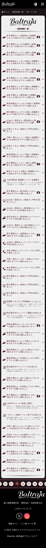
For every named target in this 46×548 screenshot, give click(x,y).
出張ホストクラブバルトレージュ (26, 530)
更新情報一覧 (18, 12)
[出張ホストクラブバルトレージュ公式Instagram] (27, 516)
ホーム (6, 12)
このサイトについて (23, 509)
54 (11, 484)
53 (5, 484)
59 (41, 484)
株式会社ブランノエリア (27, 536)
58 (35, 484)
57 (29, 484)
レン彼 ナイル (27, 524)
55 (17, 484)
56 (23, 484)
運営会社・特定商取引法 (31, 503)
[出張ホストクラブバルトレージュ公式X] (19, 516)
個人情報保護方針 (11, 503)
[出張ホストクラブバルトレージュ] (8, 4)
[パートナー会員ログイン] (35, 4)
